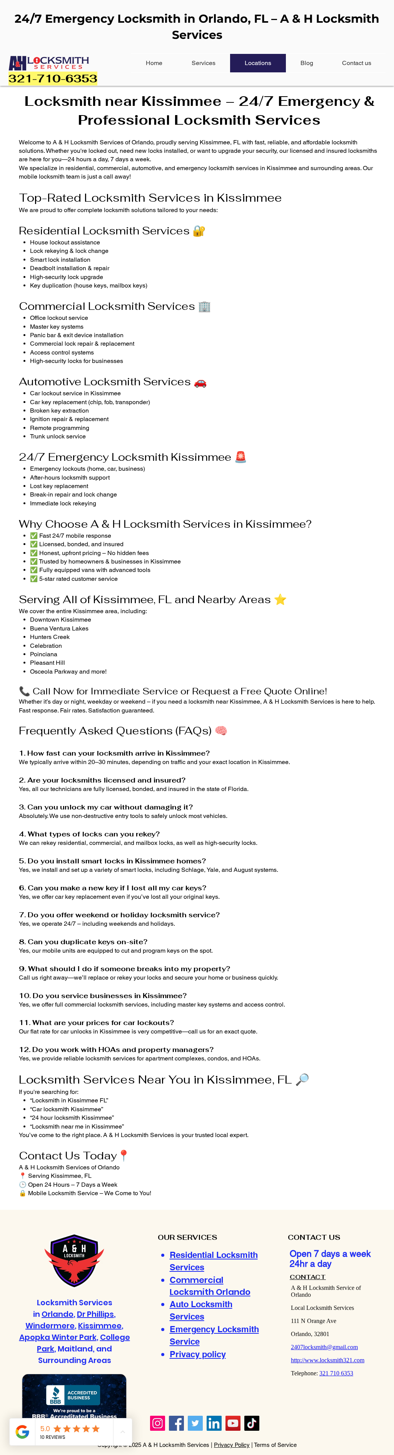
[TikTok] (251, 1423)
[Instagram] (157, 1423)
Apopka (35, 1337)
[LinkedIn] (214, 1423)
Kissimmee (100, 1325)
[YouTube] (232, 1423)
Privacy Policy (232, 1445)
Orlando (57, 1314)
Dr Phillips (95, 1314)
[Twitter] (195, 1423)
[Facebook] (176, 1423)
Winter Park (74, 1337)
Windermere (50, 1325)
